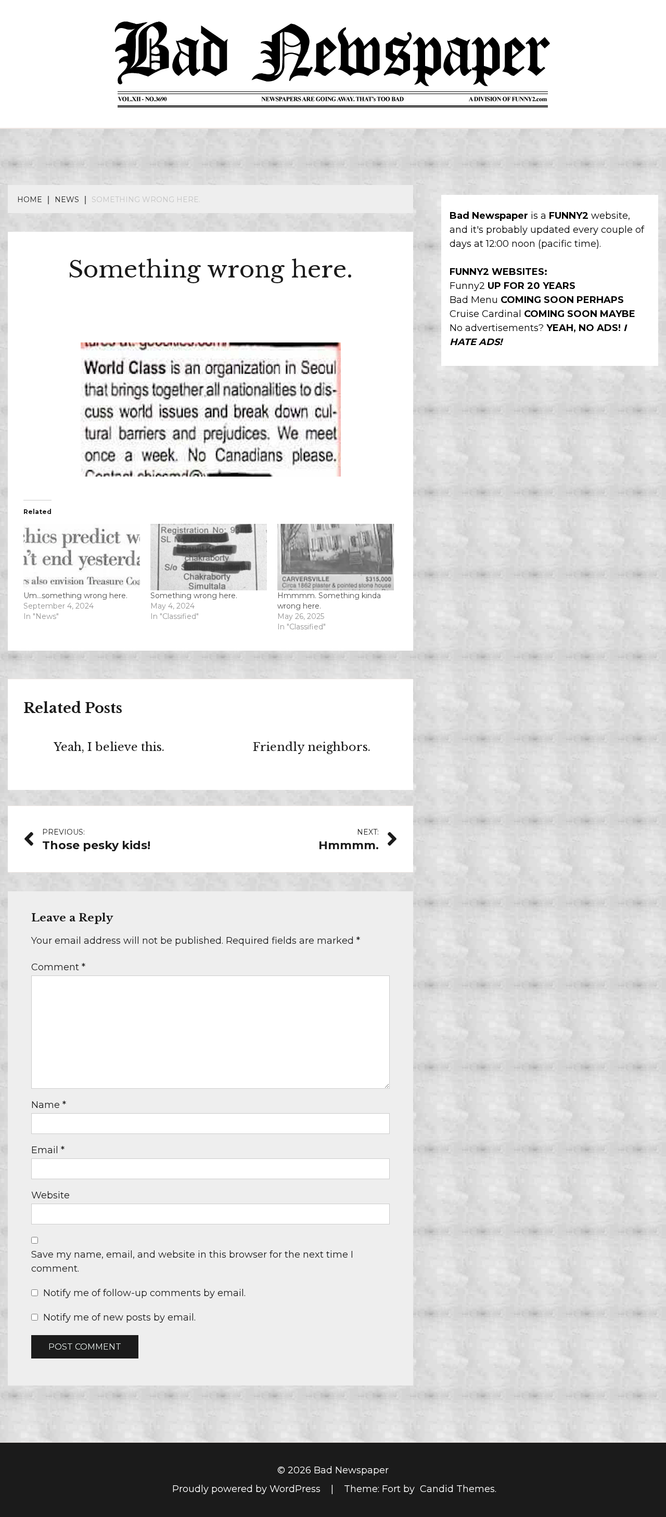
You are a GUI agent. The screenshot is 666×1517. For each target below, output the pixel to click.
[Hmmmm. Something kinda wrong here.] (335, 557)
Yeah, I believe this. (109, 747)
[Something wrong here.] (208, 557)
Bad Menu (474, 300)
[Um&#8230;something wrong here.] (81, 557)
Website (50, 1195)
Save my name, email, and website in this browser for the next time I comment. (192, 1261)
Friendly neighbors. (311, 747)
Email (48, 1150)
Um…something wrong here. (75, 595)
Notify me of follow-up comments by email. (144, 1293)
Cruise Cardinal (485, 314)
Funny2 (467, 286)
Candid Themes (457, 1489)
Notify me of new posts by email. (119, 1317)
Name (48, 1105)
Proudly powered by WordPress (247, 1489)
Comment (58, 967)
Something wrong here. (193, 595)
